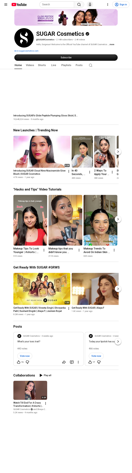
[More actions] (69, 171)
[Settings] (108, 4)
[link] (48, 350)
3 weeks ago (47, 336)
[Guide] (6, 4)
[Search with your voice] (90, 4)
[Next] (118, 151)
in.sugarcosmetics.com (27, 51)
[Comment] (72, 362)
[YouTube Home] (19, 4)
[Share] (64, 362)
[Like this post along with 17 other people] (90, 362)
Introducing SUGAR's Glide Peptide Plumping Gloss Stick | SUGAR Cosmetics (45, 115)
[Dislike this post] (27, 362)
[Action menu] (78, 362)
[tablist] (66, 65)
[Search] (79, 4)
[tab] (18, 65)
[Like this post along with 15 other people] (18, 362)
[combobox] (57, 4)
